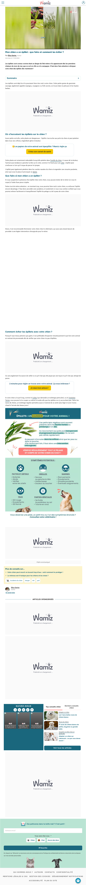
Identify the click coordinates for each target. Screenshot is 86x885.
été (33, 580)
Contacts (50, 872)
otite (62, 163)
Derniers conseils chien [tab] (71, 707)
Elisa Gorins (12, 55)
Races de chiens (63, 722)
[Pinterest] (32, 710)
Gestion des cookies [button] (39, 876)
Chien (33, 840)
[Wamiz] (46, 2)
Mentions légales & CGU (15, 876)
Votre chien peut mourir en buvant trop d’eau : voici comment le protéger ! (35, 572)
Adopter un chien (64, 712)
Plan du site (50, 881)
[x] (19, 710)
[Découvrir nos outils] (78, 880)
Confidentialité (64, 872)
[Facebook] (15, 710)
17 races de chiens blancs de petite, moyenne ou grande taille (69, 727)
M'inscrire (43, 848)
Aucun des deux (53, 840)
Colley (34, 398)
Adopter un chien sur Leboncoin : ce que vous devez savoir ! (69, 738)
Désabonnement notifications (67, 876)
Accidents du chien (16, 580)
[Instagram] (23, 710)
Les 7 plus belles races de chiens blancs (68, 716)
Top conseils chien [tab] (53, 707)
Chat (43, 840)
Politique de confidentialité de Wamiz (53, 853)
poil (38, 580)
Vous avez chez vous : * (43, 836)
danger (27, 580)
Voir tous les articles (62, 748)
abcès (35, 172)
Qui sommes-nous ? (23, 872)
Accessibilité (36, 881)
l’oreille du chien (56, 160)
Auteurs (39, 872)
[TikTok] (27, 710)
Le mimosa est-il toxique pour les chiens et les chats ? (27, 576)
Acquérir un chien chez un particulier (66, 732)
